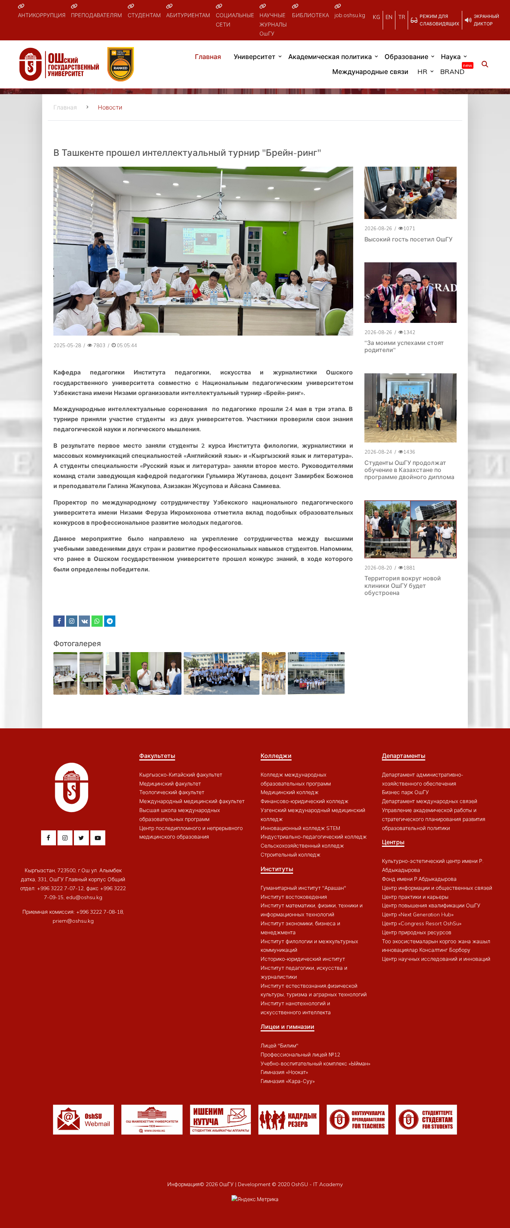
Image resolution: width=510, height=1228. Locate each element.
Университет (255, 56)
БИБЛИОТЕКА (310, 15)
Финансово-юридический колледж (304, 801)
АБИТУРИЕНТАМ (188, 15)
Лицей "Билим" (279, 1045)
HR (422, 71)
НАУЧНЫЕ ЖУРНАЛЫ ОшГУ (273, 24)
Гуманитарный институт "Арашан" (303, 888)
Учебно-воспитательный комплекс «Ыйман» (315, 1063)
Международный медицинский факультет (192, 801)
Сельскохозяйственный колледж (302, 845)
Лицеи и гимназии (287, 1026)
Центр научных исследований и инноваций (436, 959)
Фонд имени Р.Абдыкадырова (419, 879)
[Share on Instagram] (71, 621)
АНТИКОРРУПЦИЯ (42, 15)
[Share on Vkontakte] (84, 621)
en (389, 17)
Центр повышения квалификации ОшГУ (431, 905)
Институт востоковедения (294, 897)
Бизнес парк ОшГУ (405, 792)
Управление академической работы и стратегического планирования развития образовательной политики (433, 819)
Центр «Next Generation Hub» (418, 914)
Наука (451, 56)
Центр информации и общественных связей (437, 888)
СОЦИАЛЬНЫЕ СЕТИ (235, 20)
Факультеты (157, 755)
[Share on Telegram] (109, 621)
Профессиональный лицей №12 (300, 1054)
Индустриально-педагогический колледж (314, 836)
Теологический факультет (171, 792)
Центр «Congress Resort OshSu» (421, 923)
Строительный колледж (290, 854)
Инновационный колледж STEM (300, 828)
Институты (277, 869)
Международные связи (370, 71)
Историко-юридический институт (303, 959)
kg (376, 17)
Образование (406, 56)
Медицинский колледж (289, 792)
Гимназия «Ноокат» (284, 1072)
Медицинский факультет (170, 783)
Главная (208, 56)
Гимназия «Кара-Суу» (288, 1081)
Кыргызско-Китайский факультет (180, 774)
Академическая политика (330, 56)
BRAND (454, 69)
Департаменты (403, 755)
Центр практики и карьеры (415, 897)
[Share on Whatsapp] (97, 621)
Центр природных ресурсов (416, 932)
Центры (393, 842)
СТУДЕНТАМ (144, 15)
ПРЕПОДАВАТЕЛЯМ (96, 15)
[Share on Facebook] (59, 621)
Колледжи (276, 755)
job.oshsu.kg (350, 15)
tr (401, 17)
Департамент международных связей (429, 801)
